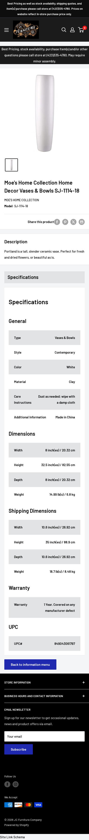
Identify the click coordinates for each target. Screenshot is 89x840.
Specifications (23, 277)
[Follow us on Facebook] (7, 784)
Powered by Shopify (16, 825)
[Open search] (64, 29)
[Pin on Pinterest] (65, 221)
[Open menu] (6, 30)
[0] (81, 29)
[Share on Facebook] (57, 221)
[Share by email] (82, 221)
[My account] (72, 29)
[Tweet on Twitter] (73, 221)
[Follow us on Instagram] (16, 784)
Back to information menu (30, 664)
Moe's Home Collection (21, 200)
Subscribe (18, 749)
